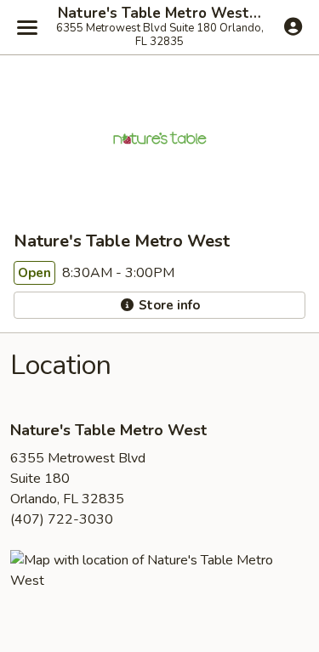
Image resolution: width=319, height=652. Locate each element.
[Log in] (293, 26)
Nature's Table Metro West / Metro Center (159, 13)
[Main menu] (27, 27)
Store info (167, 305)
